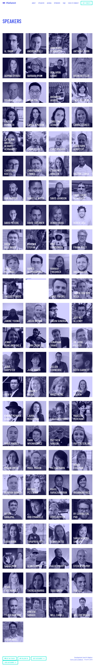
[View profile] (36, 279)
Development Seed (80, 657)
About (34, 3)
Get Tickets (86, 3)
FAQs (64, 3)
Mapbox (89, 657)
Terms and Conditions (76, 660)
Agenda (49, 3)
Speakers (41, 3)
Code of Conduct (73, 3)
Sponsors (57, 3)
